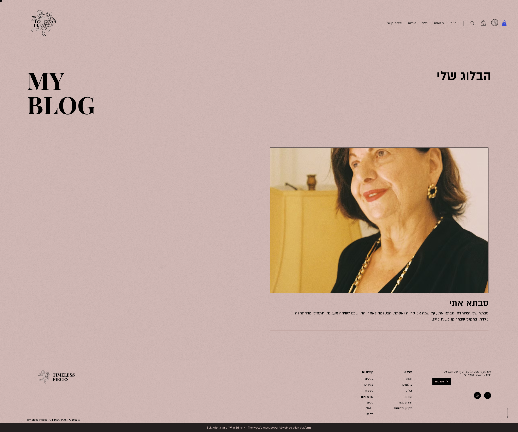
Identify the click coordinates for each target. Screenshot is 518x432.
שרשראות (367, 396)
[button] (504, 23)
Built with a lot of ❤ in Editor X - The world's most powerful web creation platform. (259, 427)
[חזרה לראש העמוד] (507, 413)
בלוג (409, 390)
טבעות (369, 390)
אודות (408, 396)
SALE (369, 408)
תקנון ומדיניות (403, 408)
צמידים (368, 384)
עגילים (369, 378)
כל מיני (369, 414)
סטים (370, 402)
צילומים (407, 384)
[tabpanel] (495, 23)
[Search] (472, 23)
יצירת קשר (405, 402)
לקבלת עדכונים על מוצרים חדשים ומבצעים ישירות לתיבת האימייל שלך (467, 373)
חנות (409, 378)
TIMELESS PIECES (64, 377)
